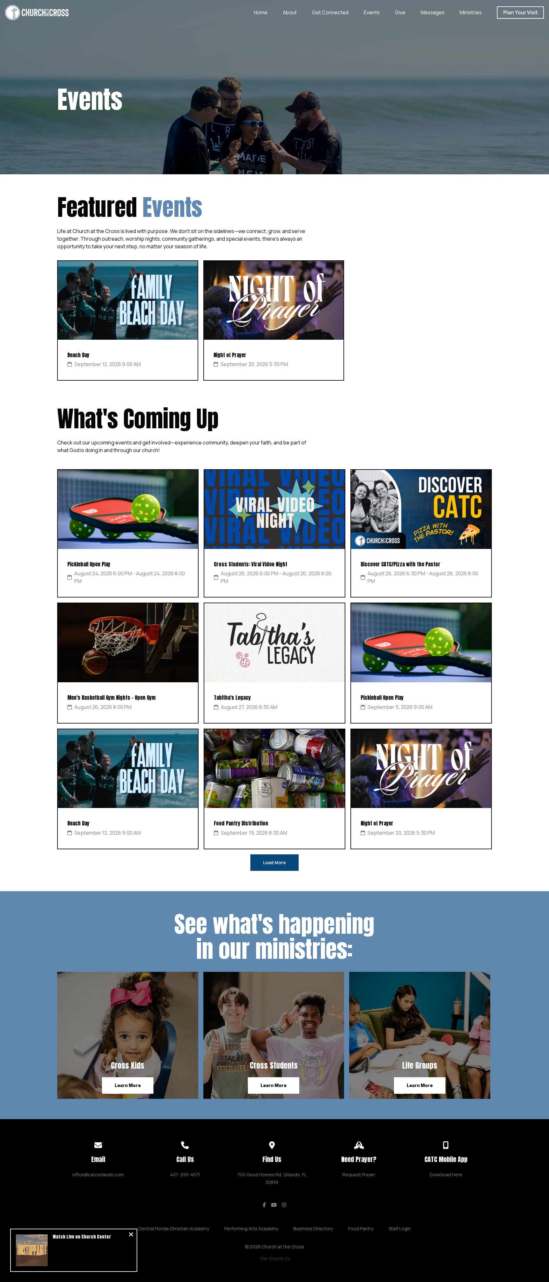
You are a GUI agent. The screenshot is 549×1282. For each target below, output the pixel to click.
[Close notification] (131, 1235)
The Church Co (274, 1258)
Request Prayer (358, 1175)
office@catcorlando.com (98, 1175)
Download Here (446, 1175)
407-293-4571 (185, 1175)
